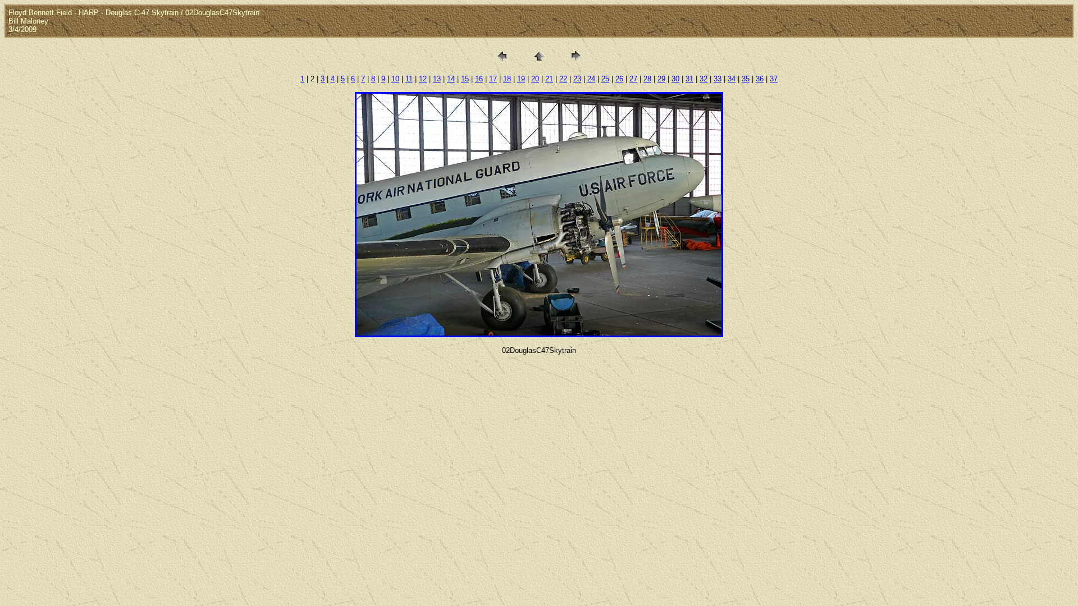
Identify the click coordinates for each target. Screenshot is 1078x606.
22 (563, 79)
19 (521, 79)
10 (395, 79)
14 (451, 79)
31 (689, 79)
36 (760, 79)
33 (717, 79)
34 (732, 79)
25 (605, 79)
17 (493, 79)
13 (437, 79)
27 (633, 79)
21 (549, 79)
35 (746, 79)
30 (675, 79)
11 (409, 79)
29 (661, 79)
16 (479, 79)
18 (507, 79)
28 (647, 79)
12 (423, 79)
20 (535, 79)
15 (465, 79)
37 (774, 79)
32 (703, 79)
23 (577, 79)
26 (619, 79)
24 (591, 79)
